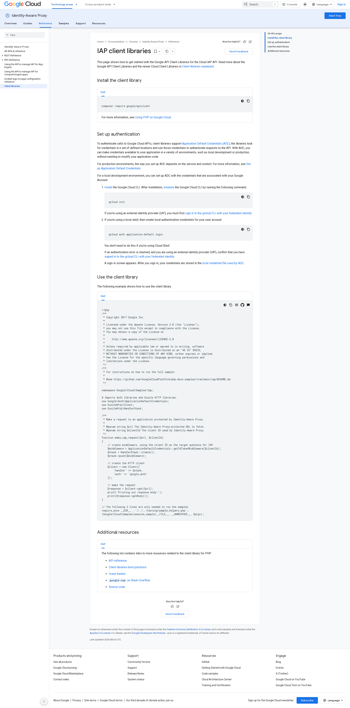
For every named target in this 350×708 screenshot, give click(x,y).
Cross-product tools (98, 4)
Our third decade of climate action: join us (149, 700)
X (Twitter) (282, 673)
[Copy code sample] (248, 101)
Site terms (90, 700)
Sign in (341, 4)
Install (108, 187)
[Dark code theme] (242, 101)
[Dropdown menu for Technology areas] (77, 4)
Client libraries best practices (127, 567)
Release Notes (136, 673)
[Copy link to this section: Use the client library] (141, 277)
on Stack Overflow (130, 580)
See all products (62, 661)
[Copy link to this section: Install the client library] (145, 81)
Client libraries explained (198, 66)
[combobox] (260, 4)
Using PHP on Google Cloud (153, 117)
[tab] (103, 92)
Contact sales (61, 679)
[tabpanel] (175, 108)
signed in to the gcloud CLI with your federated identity (139, 256)
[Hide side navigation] (44, 701)
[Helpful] (244, 41)
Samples (64, 23)
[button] (24, 55)
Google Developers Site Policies (149, 633)
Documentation (116, 41)
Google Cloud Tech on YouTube (294, 685)
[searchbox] (24, 35)
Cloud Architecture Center (217, 679)
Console (292, 4)
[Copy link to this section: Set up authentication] (143, 134)
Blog (278, 661)
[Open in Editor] (237, 305)
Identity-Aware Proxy (29, 15)
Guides (27, 23)
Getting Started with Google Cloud (221, 667)
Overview (10, 23)
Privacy (77, 700)
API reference (118, 560)
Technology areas (62, 4)
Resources (99, 23)
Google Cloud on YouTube (290, 679)
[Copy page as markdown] (167, 51)
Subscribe (307, 700)
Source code (117, 587)
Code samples (210, 673)
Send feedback (238, 51)
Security (133, 41)
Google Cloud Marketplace (68, 673)
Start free (335, 15)
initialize (169, 187)
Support (81, 23)
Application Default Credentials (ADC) (206, 143)
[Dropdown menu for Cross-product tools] (115, 4)
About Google (61, 700)
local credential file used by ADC (223, 263)
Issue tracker (117, 573)
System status (136, 679)
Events (280, 667)
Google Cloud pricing (65, 667)
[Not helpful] (250, 41)
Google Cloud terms (111, 700)
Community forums (139, 661)
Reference (45, 23)
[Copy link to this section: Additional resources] (142, 532)
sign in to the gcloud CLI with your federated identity (218, 213)
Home (100, 41)
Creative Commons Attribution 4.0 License (189, 629)
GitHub (205, 661)
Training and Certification (216, 685)
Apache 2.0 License (100, 633)
